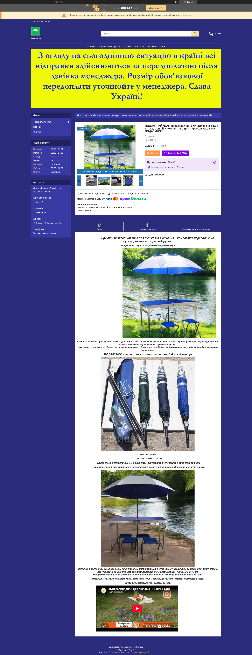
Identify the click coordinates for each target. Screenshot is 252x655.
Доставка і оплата (156, 46)
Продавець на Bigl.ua (126, 650)
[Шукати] (195, 33)
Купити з (171, 153)
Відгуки (37, 132)
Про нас (128, 46)
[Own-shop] (64, 31)
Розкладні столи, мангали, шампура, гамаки (106, 115)
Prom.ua (139, 647)
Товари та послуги (108, 46)
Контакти (139, 46)
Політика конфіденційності (142, 652)
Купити (154, 153)
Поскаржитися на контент (119, 652)
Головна (91, 46)
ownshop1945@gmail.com (48, 188)
